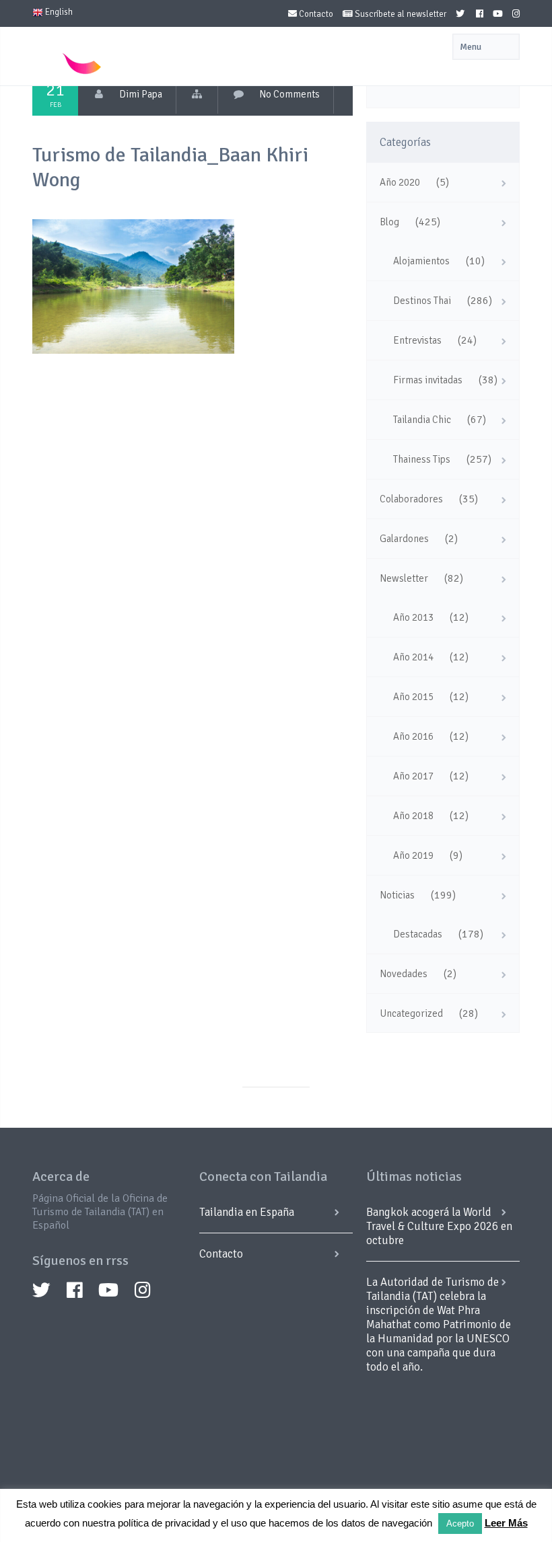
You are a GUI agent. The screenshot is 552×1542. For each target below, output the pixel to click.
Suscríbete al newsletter (399, 14)
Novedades (403, 974)
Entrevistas (417, 340)
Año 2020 (400, 182)
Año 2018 (413, 816)
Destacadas (417, 934)
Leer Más (506, 1523)
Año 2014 (413, 657)
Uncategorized (411, 1013)
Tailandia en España (246, 1212)
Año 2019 (413, 855)
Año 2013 (413, 617)
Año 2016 (413, 736)
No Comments (289, 94)
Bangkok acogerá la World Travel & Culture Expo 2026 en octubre (439, 1226)
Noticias (397, 895)
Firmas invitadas (427, 380)
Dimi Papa (140, 94)
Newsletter (404, 578)
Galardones (404, 539)
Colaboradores (411, 499)
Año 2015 (413, 697)
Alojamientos (421, 261)
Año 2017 (413, 776)
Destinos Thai (422, 301)
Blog (389, 222)
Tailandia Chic (422, 420)
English (58, 12)
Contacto (315, 14)
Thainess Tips (421, 459)
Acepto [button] (460, 1523)
